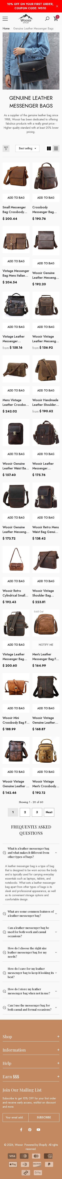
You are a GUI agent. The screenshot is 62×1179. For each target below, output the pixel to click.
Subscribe (44, 1117)
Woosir (19, 1145)
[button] (47, 18)
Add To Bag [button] (16, 198)
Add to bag (16, 454)
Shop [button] (7, 1036)
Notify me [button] (46, 645)
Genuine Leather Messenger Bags (33, 28)
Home (6, 28)
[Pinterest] (29, 1129)
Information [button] (14, 1050)
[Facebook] (21, 1129)
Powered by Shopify (35, 1145)
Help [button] (7, 1063)
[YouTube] (38, 1129)
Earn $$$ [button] (11, 1076)
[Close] (57, 6)
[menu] (5, 18)
